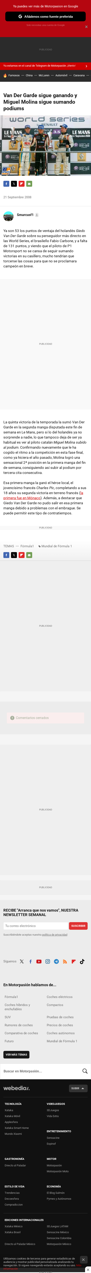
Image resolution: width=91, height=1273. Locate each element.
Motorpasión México (59, 1244)
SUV (8, 1017)
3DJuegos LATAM (57, 1226)
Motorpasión (54, 1165)
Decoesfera (12, 1198)
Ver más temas (16, 1054)
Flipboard (22, 184)
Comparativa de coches (21, 1033)
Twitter (14, 184)
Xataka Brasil (13, 1232)
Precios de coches (60, 1025)
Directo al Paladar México (20, 1244)
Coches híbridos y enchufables (17, 1007)
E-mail (29, 184)
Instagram (47, 961)
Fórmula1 (27, 546)
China (29, 75)
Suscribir (78, 925)
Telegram (56, 961)
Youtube (39, 961)
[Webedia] (16, 1090)
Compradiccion (14, 1204)
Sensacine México (58, 1232)
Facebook (6, 184)
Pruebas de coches (60, 1017)
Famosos (14, 75)
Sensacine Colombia (59, 1238)
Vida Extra (53, 1116)
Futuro (9, 1041)
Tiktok (82, 961)
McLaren (44, 75)
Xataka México (13, 1226)
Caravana (79, 75)
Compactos (55, 1005)
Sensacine (53, 1137)
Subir (75, 1088)
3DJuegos (53, 1110)
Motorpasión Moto (58, 1171)
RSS (65, 961)
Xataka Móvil (12, 1116)
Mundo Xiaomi (13, 1133)
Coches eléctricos (60, 997)
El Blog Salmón (56, 1192)
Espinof (51, 1143)
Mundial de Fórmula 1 (56, 546)
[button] (27, 214)
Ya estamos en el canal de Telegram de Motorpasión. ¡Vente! (39, 65)
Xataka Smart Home (17, 1127)
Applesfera (11, 1122)
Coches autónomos (61, 1033)
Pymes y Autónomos (59, 1198)
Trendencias (12, 1192)
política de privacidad (54, 934)
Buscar (85, 1071)
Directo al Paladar (15, 1165)
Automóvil (61, 75)
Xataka (9, 1110)
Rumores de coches (19, 1025)
